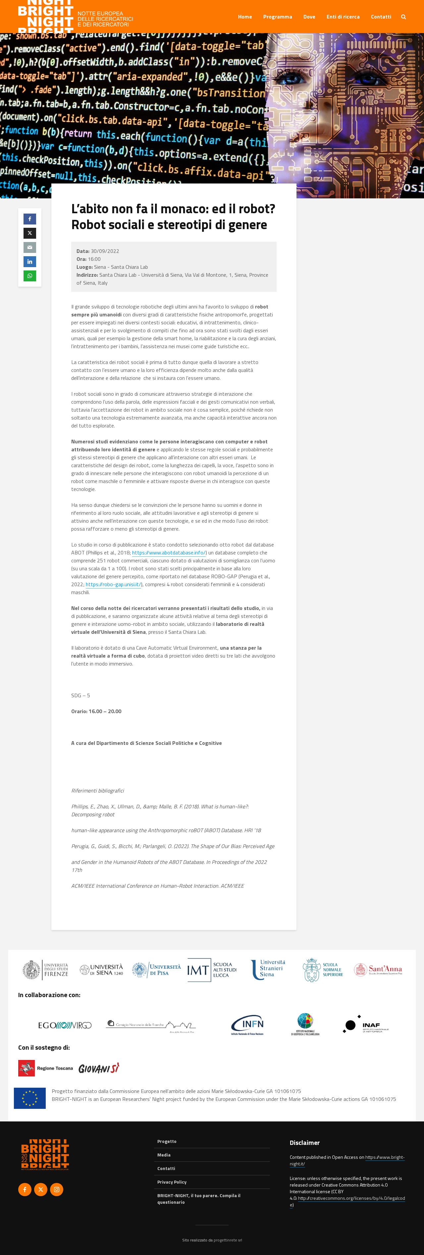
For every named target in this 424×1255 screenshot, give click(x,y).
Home (245, 16)
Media (164, 1154)
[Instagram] (56, 1189)
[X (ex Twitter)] (40, 1189)
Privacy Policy (171, 1181)
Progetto (167, 1141)
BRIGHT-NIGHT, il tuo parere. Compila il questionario (198, 1198)
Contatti (381, 16)
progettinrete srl (228, 1240)
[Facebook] (24, 1189)
